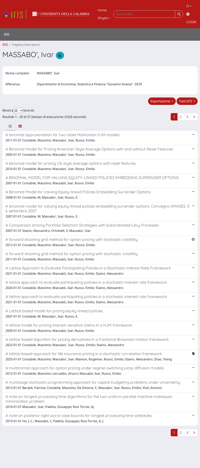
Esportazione (161, 101)
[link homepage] (14, 14)
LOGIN (191, 22)
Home (102, 10)
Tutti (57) (186, 101)
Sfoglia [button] (103, 18)
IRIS (5, 44)
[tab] (10, 126)
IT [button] (187, 6)
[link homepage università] (61, 14)
